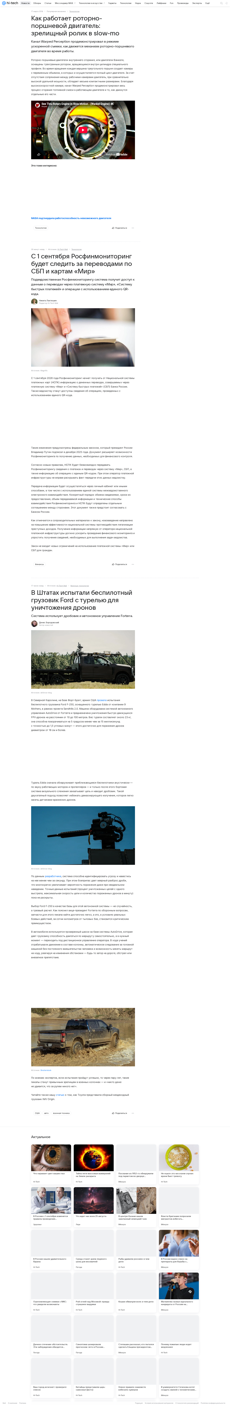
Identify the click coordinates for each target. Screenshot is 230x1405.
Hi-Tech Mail (63, 249)
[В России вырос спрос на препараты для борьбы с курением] (179, 1250)
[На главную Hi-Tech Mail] (12, 3)
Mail (4, 1403)
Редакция (139, 1403)
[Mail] (4, 3)
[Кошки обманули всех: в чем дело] (136, 1293)
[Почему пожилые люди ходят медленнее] (179, 1335)
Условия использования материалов (159, 1403)
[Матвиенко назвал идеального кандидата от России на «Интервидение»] (179, 1293)
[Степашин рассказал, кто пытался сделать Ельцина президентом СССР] (136, 1335)
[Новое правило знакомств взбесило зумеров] (136, 1378)
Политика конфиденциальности (213, 1403)
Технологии (74, 11)
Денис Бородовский (49, 622)
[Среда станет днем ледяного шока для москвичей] (94, 1250)
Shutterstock (45, 1070)
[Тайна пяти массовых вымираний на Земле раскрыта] (94, 1164)
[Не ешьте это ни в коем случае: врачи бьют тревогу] (179, 1164)
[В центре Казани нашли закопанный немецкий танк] (136, 1207)
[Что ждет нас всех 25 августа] (94, 1207)
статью (60, 1094)
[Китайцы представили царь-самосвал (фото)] (94, 1378)
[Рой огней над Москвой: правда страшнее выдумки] (94, 1293)
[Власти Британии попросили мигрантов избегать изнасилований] (179, 1207)
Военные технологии (80, 586)
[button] (83, 337)
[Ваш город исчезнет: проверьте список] (51, 1378)
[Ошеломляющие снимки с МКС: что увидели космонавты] (51, 1293)
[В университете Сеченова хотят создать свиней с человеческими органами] (179, 1378)
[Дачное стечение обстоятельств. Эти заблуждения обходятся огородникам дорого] (51, 1335)
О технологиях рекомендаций (187, 1403)
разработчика (53, 876)
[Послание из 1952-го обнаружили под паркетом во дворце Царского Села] (136, 1164)
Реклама (22, 1403)
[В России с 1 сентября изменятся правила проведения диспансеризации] (51, 1207)
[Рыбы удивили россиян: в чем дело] (136, 1250)
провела (102, 700)
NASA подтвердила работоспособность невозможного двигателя (71, 218)
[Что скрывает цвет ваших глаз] (51, 1164)
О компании (12, 1403)
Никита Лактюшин (48, 301)
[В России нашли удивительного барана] (51, 1250)
